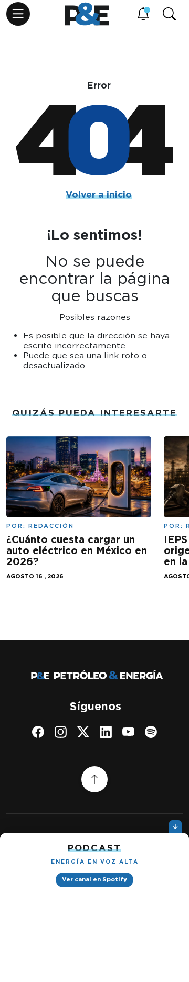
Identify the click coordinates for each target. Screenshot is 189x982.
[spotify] (151, 732)
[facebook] (38, 732)
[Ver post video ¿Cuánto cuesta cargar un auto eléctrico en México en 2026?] (78, 475)
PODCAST (94, 848)
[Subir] (94, 779)
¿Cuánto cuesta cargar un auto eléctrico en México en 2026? (76, 551)
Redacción (51, 525)
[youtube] (128, 732)
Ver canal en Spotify (94, 879)
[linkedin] (106, 732)
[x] (83, 732)
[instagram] (60, 732)
